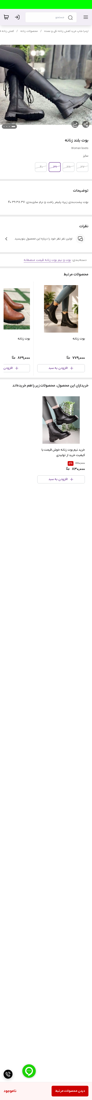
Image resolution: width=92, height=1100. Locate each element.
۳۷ (82, 167)
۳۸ (69, 167)
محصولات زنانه (29, 31)
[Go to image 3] (6, 126)
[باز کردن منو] (84, 17)
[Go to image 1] (13, 126)
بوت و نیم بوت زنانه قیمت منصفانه (47, 260)
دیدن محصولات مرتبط (70, 1091)
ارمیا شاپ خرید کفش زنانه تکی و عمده (66, 31)
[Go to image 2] (9, 126)
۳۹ (55, 167)
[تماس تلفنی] (8, 1074)
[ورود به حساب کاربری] (18, 17)
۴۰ (41, 167)
